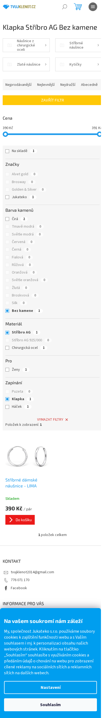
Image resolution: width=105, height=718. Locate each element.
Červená (22, 242)
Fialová (21, 257)
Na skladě (23, 151)
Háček (20, 406)
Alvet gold (23, 174)
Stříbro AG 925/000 (30, 340)
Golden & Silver (28, 189)
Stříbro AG (25, 332)
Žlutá (19, 288)
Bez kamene (26, 311)
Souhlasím (50, 705)
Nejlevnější (46, 84)
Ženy (19, 369)
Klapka (21, 399)
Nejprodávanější (18, 84)
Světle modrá (26, 234)
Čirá (18, 219)
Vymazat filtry (50, 419)
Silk (18, 303)
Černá (20, 249)
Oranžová (23, 272)
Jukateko (23, 197)
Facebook (19, 588)
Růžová (21, 265)
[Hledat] (64, 6)
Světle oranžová (28, 280)
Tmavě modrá (26, 226)
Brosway (22, 182)
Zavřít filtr (52, 100)
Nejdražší (67, 84)
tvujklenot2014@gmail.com (32, 572)
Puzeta (21, 391)
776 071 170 (20, 580)
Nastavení (51, 687)
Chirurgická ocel (28, 347)
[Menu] (93, 6)
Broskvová (24, 295)
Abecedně (89, 84)
